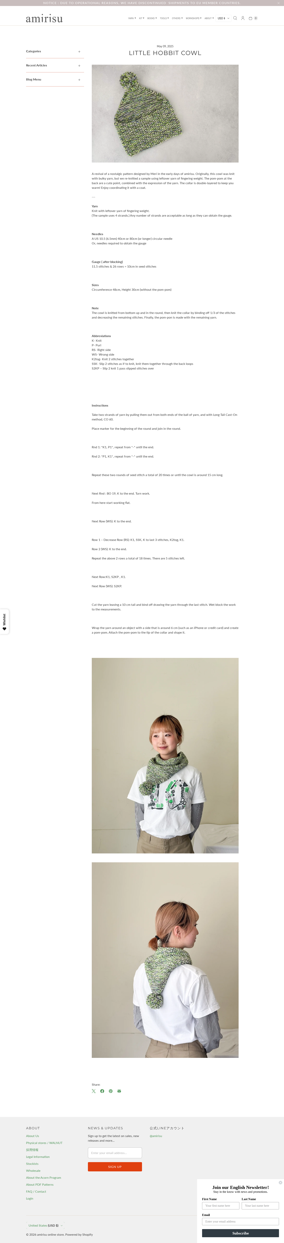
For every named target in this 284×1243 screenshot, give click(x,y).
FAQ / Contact (36, 1191)
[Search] (235, 18)
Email (206, 1215)
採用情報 (32, 1149)
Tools (163, 18)
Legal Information (38, 1156)
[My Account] (243, 18)
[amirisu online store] (44, 18)
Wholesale (33, 1170)
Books (151, 18)
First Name (209, 1199)
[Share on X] (95, 1091)
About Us (32, 1136)
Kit (140, 18)
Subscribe (240, 1233)
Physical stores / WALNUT (44, 1143)
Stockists (32, 1163)
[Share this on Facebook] (102, 1091)
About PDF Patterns (40, 1184)
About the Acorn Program (43, 1177)
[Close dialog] (280, 1183)
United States (43, 1225)
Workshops (192, 18)
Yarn (131, 18)
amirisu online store (50, 1234)
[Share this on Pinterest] (110, 1091)
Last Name (249, 1199)
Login (29, 1198)
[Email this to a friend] (119, 1091)
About (208, 18)
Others (176, 18)
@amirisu (156, 1136)
